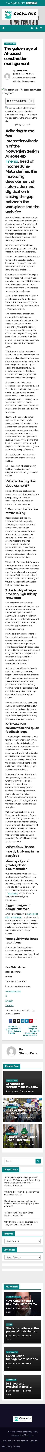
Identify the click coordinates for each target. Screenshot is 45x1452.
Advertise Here (22, 1441)
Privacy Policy (7, 1447)
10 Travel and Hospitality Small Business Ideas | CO (19, 1386)
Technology (11, 1379)
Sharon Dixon (21, 71)
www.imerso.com (13, 991)
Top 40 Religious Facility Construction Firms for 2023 (30, 1031)
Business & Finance (13, 1297)
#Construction (29, 77)
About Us (11, 1441)
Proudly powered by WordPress (19, 1432)
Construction (10, 43)
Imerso (11, 161)
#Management (28, 81)
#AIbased (17, 77)
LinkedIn (9, 1001)
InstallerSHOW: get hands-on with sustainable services (20, 1113)
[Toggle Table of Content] (30, 101)
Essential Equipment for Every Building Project (14, 1030)
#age (31, 74)
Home (4, 1441)
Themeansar (29, 1435)
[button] (32, 28)
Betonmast (12, 893)
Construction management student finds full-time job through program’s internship (21, 1204)
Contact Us (34, 1441)
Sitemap (17, 1447)
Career (9, 1324)
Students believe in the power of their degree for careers (22, 1331)
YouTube (9, 1005)
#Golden (17, 81)
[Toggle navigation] (41, 28)
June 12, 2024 (14, 1308)
